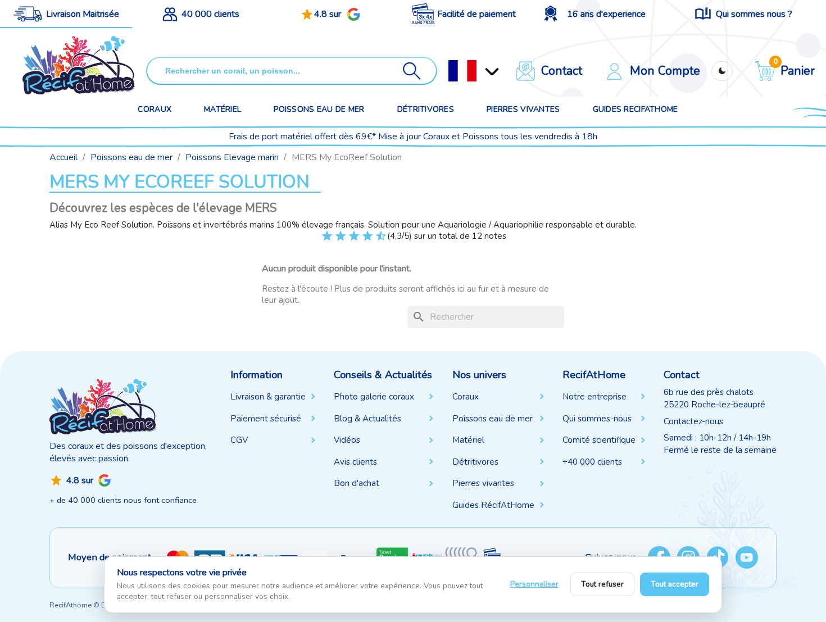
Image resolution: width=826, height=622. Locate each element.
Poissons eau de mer (319, 109)
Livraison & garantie (268, 396)
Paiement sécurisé (265, 418)
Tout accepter (674, 584)
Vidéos (347, 440)
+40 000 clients (592, 461)
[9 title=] (375, 240)
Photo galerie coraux (374, 396)
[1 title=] (321, 240)
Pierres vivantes (523, 109)
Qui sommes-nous (597, 418)
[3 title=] (335, 240)
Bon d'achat (356, 483)
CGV (239, 440)
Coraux (154, 109)
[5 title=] (348, 240)
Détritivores (425, 109)
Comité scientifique (599, 440)
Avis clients (355, 461)
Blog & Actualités (367, 418)
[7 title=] (362, 240)
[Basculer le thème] (722, 71)
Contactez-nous (693, 421)
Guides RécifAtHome (493, 505)
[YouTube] (747, 557)
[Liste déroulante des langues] (462, 70)
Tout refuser (602, 584)
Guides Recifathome (635, 109)
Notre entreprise (594, 396)
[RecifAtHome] (102, 406)
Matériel (222, 109)
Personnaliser (534, 584)
